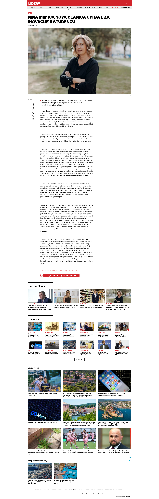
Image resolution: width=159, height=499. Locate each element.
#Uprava (61, 271)
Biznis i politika (38, 489)
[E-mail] (33, 113)
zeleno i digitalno (69, 8)
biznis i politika (33, 8)
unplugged (80, 7)
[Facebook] (33, 104)
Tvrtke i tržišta (47, 489)
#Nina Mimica (44, 271)
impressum (76, 493)
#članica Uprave (71, 271)
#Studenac (54, 271)
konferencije (114, 7)
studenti (106, 7)
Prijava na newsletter (52, 493)
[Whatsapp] (33, 116)
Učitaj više (79, 359)
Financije (54, 489)
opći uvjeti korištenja (94, 493)
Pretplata (115, 4)
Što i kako (65, 489)
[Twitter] (33, 107)
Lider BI (93, 8)
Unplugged (81, 489)
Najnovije (35, 318)
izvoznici (99, 7)
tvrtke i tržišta (42, 8)
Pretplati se (40, 493)
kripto (57, 7)
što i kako (62, 8)
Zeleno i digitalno (72, 489)
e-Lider (109, 4)
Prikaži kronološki (125, 7)
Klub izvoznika (100, 489)
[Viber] (33, 119)
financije (51, 7)
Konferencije (119, 489)
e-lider (62, 493)
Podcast (87, 489)
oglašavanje (84, 493)
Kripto (59, 489)
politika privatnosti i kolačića (108, 493)
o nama (69, 493)
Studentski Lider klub (109, 489)
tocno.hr (120, 493)
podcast (87, 7)
